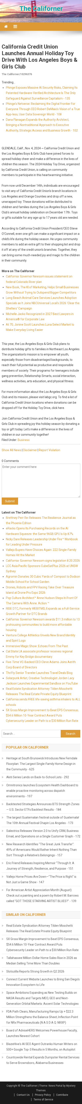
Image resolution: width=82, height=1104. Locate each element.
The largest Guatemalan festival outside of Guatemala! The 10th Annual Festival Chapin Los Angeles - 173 (42, 820)
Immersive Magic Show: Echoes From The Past (37, 646)
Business (24, 440)
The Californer (41, 8)
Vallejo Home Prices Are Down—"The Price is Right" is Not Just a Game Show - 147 (41, 879)
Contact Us (23, 1094)
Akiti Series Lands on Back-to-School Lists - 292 (37, 777)
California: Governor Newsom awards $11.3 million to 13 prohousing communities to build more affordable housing (43, 625)
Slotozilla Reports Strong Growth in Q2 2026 (35, 971)
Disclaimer (30, 450)
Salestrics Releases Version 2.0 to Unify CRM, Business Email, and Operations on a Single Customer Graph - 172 (43, 833)
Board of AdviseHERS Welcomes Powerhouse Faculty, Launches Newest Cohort (41, 1033)
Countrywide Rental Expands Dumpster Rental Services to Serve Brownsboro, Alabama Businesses (42, 1060)
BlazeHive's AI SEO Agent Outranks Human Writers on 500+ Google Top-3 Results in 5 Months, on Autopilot (41, 1046)
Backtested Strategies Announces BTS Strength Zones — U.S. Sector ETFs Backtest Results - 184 (42, 806)
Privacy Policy (43, 1094)
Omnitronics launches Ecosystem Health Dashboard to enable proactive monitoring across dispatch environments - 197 (42, 791)
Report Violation (49, 450)
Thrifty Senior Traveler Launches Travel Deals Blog (39, 672)
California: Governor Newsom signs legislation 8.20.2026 (43, 560)
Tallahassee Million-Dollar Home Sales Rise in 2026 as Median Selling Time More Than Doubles (41, 960)
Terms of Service (43, 1099)
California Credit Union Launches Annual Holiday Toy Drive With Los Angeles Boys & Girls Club (39, 56)
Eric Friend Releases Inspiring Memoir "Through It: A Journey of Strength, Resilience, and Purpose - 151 (40, 865)
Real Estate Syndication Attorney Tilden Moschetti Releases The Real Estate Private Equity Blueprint (39, 928)
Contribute (62, 1094)
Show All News (11, 450)
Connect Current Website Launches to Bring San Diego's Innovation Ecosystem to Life (43, 982)
